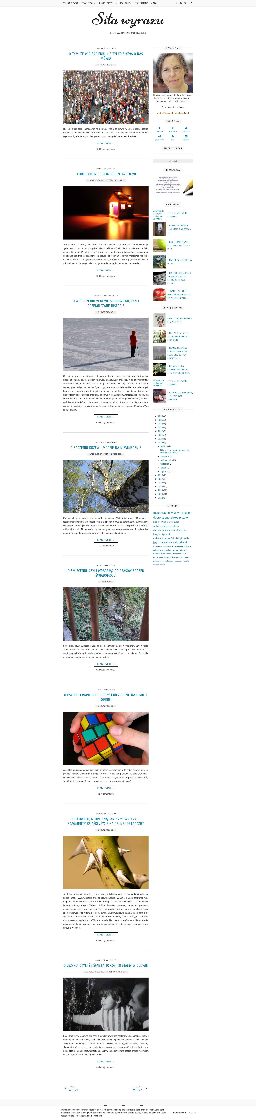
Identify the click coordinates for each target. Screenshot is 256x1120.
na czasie (178, 561)
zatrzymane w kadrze (162, 550)
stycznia (165, 471)
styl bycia (174, 522)
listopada (165, 456)
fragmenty (157, 546)
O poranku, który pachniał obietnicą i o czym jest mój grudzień (178, 369)
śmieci (175, 550)
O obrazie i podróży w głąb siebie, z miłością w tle (179, 229)
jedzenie (156, 564)
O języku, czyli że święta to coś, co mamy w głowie (106, 965)
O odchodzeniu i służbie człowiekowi (106, 174)
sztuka (186, 561)
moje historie (141, 3)
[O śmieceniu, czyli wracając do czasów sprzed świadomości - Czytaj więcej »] (106, 640)
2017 (160, 479)
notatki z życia (159, 554)
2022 (160, 431)
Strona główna (70, 3)
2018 (160, 475)
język (156, 542)
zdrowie (183, 550)
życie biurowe (168, 561)
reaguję (162, 564)
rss (172, 140)
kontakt (186, 140)
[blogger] (184, 3)
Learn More (179, 1112)
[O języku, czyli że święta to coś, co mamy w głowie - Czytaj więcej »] (106, 1030)
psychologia (173, 526)
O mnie (154, 3)
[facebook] (175, 3)
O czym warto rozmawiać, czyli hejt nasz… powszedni (180, 396)
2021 (160, 435)
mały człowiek (180, 542)
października (167, 460)
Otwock (167, 557)
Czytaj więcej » (106, 143)
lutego (164, 468)
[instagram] (180, 3)
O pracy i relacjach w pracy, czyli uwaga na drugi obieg (178, 336)
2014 (160, 490)
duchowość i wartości (164, 530)
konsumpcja (177, 557)
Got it (192, 1112)
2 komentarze (107, 546)
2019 (160, 442)
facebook (159, 131)
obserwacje (168, 546)
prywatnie (179, 546)
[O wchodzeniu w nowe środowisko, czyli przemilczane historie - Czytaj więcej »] (106, 370)
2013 (160, 494)
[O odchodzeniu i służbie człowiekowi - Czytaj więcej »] (106, 239)
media (186, 538)
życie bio (116, 454)
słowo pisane (105, 65)
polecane (157, 561)
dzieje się (181, 530)
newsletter (159, 140)
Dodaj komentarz (107, 149)
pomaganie (158, 557)
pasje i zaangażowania (176, 554)
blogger (186, 131)
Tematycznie (87, 3)
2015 (160, 486)
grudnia (164, 446)
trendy (186, 557)
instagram (173, 131)
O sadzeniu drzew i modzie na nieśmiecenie (106, 448)
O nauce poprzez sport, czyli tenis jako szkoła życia (178, 245)
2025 (160, 420)
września (165, 464)
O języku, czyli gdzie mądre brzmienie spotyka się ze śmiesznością (179, 294)
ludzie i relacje (95, 972)
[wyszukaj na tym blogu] (191, 3)
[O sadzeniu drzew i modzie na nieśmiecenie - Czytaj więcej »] (106, 512)
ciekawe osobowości (163, 538)
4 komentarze (107, 794)
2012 (160, 498)
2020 (160, 439)
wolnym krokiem (124, 3)
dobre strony (105, 3)
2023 (160, 427)
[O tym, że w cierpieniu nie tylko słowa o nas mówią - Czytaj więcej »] (106, 123)
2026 (160, 416)
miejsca (187, 546)
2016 (160, 483)
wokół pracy (159, 526)
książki (156, 534)
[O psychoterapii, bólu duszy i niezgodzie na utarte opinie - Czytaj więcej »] (106, 764)
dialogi (178, 538)
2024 (160, 424)
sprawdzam (166, 542)
